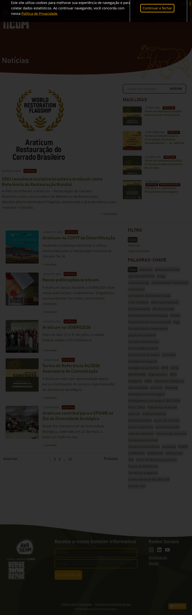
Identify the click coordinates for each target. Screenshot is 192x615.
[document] (96, 307)
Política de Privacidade (39, 13)
